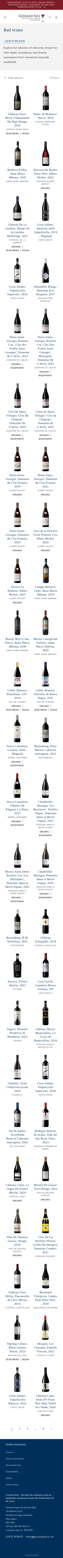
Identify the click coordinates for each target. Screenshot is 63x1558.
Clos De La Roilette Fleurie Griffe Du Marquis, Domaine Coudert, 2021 (45, 1244)
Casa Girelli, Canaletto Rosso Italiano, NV (45, 985)
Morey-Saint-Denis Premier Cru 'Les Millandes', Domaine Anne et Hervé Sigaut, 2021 (17, 879)
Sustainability (12, 1471)
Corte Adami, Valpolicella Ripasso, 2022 (17, 1399)
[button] (5, 17)
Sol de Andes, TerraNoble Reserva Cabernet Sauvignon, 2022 (17, 1136)
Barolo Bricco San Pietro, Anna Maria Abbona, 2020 (17, 642)
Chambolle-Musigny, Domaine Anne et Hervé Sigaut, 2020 (46, 877)
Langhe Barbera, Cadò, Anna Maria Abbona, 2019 (45, 590)
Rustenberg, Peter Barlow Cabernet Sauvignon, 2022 (45, 749)
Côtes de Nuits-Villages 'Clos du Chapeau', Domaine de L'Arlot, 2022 (45, 419)
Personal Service (13, 1465)
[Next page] (51, 1429)
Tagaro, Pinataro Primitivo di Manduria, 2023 (17, 1032)
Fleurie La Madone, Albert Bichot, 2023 (17, 590)
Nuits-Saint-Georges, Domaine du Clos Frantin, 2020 (17, 536)
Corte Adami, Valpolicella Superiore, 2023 (17, 290)
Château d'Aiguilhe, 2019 (45, 939)
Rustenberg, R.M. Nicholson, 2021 (17, 939)
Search (9, 1478)
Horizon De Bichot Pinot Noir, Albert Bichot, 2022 (45, 173)
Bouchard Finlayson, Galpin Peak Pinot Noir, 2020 (45, 1298)
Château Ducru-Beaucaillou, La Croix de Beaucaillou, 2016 (45, 1034)
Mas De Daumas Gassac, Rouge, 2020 (17, 1240)
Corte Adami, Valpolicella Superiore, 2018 (45, 1087)
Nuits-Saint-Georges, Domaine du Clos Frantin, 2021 (45, 480)
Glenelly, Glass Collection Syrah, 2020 (17, 1087)
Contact (9, 1452)
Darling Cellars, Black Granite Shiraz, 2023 (17, 1347)
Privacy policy (12, 1484)
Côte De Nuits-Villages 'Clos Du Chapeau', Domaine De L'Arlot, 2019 (17, 419)
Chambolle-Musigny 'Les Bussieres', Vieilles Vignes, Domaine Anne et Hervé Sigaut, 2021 (45, 811)
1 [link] (11, 1428)
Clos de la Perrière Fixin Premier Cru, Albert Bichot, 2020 (46, 536)
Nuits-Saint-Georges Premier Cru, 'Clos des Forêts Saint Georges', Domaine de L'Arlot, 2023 (17, 346)
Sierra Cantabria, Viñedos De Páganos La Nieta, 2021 (17, 807)
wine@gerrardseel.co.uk (39, 1536)
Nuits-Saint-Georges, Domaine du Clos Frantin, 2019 (17, 480)
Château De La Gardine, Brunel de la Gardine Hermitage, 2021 (17, 230)
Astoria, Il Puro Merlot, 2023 (17, 983)
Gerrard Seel (34, 1555)
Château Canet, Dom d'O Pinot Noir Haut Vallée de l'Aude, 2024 (45, 1401)
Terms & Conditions (15, 1458)
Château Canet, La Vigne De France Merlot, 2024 (17, 1188)
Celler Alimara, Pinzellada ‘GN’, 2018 (17, 694)
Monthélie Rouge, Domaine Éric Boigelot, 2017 (45, 290)
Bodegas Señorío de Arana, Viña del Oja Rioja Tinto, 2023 (45, 1136)
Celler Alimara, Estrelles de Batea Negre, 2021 (45, 694)
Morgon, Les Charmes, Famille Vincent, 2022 (45, 1347)
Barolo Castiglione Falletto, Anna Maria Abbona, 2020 (46, 644)
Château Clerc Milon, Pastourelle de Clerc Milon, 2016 (17, 1298)
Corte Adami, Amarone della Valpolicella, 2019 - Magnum (45, 230)
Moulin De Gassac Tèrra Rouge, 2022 (45, 1186)
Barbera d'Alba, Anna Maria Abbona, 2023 (17, 173)
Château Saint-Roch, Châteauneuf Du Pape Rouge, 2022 (17, 119)
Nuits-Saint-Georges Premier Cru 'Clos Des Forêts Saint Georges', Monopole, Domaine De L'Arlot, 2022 (45, 350)
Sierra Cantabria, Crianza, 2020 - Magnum (17, 749)
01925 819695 (14, 1536)
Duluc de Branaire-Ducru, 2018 (45, 115)
